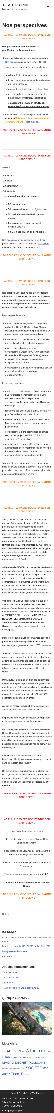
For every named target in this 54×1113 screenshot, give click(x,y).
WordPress (37, 1093)
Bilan (6, 1057)
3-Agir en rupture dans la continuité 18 (20, 987)
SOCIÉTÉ (34, 1068)
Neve (14, 1093)
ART (43, 1051)
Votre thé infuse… (11, 972)
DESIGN (25, 1058)
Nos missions (12, 62)
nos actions (43, 243)
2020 (4, 1052)
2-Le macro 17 (9, 982)
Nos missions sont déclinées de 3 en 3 (21, 240)
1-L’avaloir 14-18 (10, 977)
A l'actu (33, 1050)
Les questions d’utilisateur (14, 951)
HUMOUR (34, 1057)
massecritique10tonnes (10, 1068)
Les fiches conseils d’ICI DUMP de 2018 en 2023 (26, 946)
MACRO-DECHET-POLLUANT (23, 1062)
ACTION (13, 1051)
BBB (49, 1052)
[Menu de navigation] (48, 6)
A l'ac (24, 1052)
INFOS (43, 1058)
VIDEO (27, 1074)
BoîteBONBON (15, 1058)
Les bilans (7, 956)
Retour (5, 914)
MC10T (22, 1068)
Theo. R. (18, 1074)
